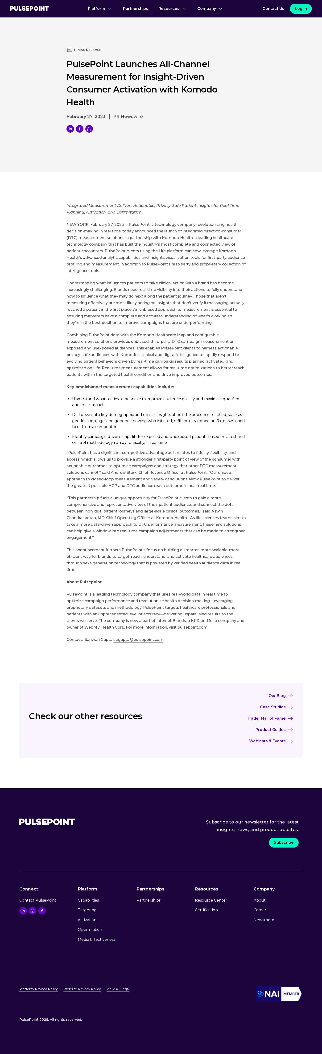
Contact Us (273, 9)
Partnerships (135, 8)
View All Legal (118, 989)
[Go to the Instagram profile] (32, 911)
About (260, 900)
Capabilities (88, 900)
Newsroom (264, 920)
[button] (100, 8)
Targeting (87, 910)
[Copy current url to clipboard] (89, 129)
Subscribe (284, 842)
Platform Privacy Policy (38, 989)
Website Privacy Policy (82, 989)
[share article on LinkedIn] (70, 129)
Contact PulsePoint (37, 900)
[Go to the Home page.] (47, 822)
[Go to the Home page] (29, 9)
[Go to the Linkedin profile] (23, 911)
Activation (87, 920)
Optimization (90, 929)
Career (260, 910)
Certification (206, 910)
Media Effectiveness (96, 939)
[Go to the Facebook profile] (42, 911)
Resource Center (211, 900)
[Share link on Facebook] (79, 129)
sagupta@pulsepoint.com (138, 639)
